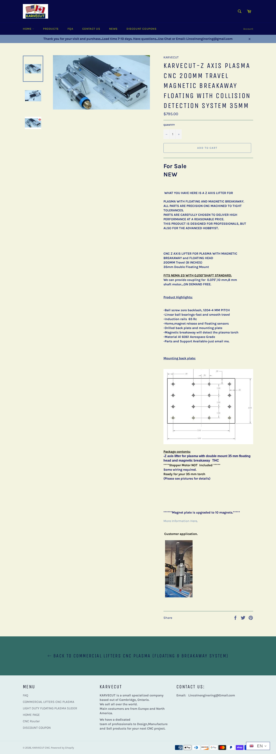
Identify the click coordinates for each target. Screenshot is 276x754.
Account (248, 28)
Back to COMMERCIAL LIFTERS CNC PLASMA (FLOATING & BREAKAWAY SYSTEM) (140, 656)
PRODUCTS (51, 29)
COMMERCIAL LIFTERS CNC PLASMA (48, 702)
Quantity (169, 124)
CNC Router (31, 721)
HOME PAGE (31, 715)
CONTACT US (91, 29)
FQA (70, 29)
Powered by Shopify (62, 747)
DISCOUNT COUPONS (141, 29)
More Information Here (180, 521)
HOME (27, 29)
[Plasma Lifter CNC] (179, 596)
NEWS (113, 29)
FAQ (25, 695)
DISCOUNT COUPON (37, 728)
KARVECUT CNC (41, 747)
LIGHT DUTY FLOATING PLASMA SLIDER (50, 708)
